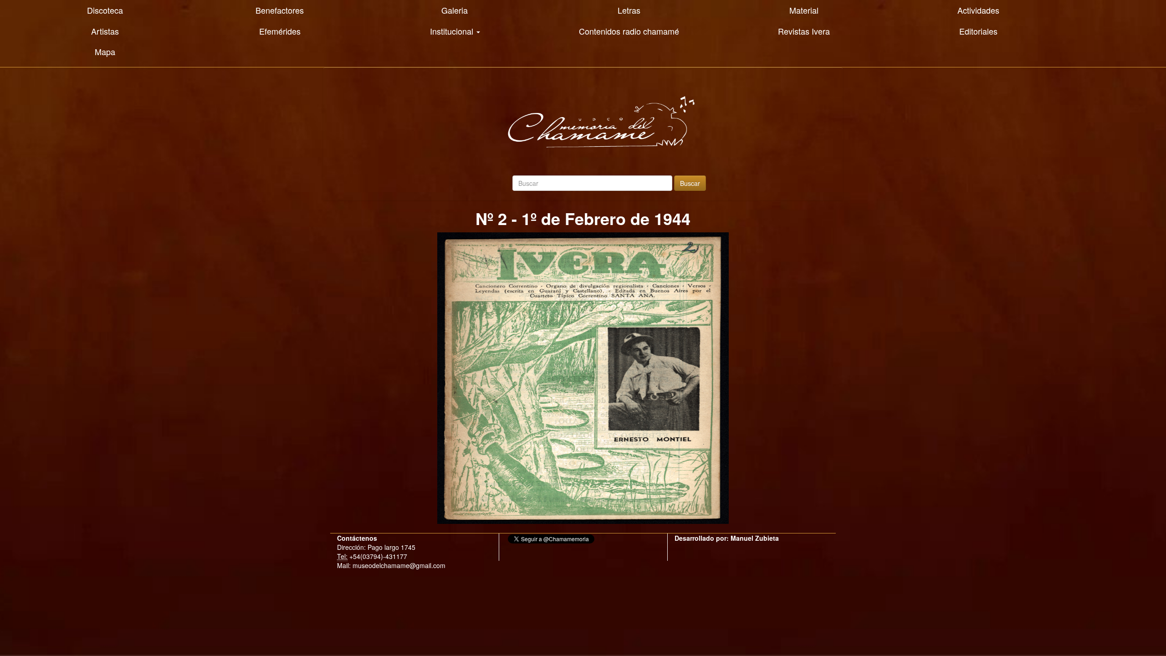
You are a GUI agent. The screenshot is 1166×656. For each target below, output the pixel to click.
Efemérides (280, 31)
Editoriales (978, 31)
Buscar (690, 183)
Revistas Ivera (804, 31)
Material (803, 10)
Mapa (105, 51)
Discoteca (105, 10)
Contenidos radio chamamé (629, 31)
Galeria (454, 10)
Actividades (978, 10)
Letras (629, 10)
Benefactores (280, 10)
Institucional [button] (453, 31)
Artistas (105, 31)
